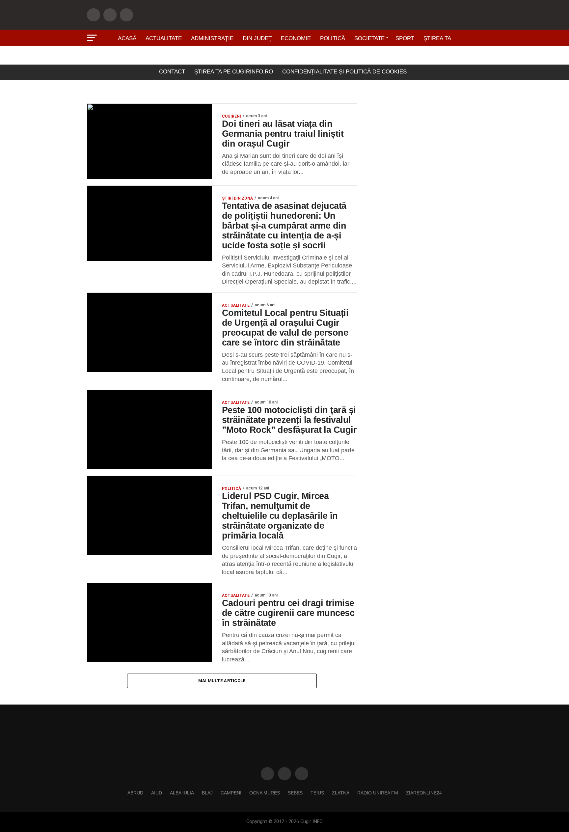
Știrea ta (437, 38)
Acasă (127, 38)
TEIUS (317, 792)
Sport (404, 38)
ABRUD (135, 792)
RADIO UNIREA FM (377, 792)
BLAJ (207, 792)
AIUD (156, 792)
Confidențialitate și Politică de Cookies (344, 72)
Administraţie (212, 38)
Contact (172, 72)
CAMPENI (231, 792)
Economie (296, 38)
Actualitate (164, 38)
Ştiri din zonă (284, 57)
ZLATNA (340, 792)
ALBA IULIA (182, 792)
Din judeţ (257, 38)
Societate (369, 38)
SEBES (295, 792)
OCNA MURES (264, 792)
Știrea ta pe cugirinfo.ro (233, 72)
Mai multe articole (222, 680)
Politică (332, 38)
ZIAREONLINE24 (424, 792)
